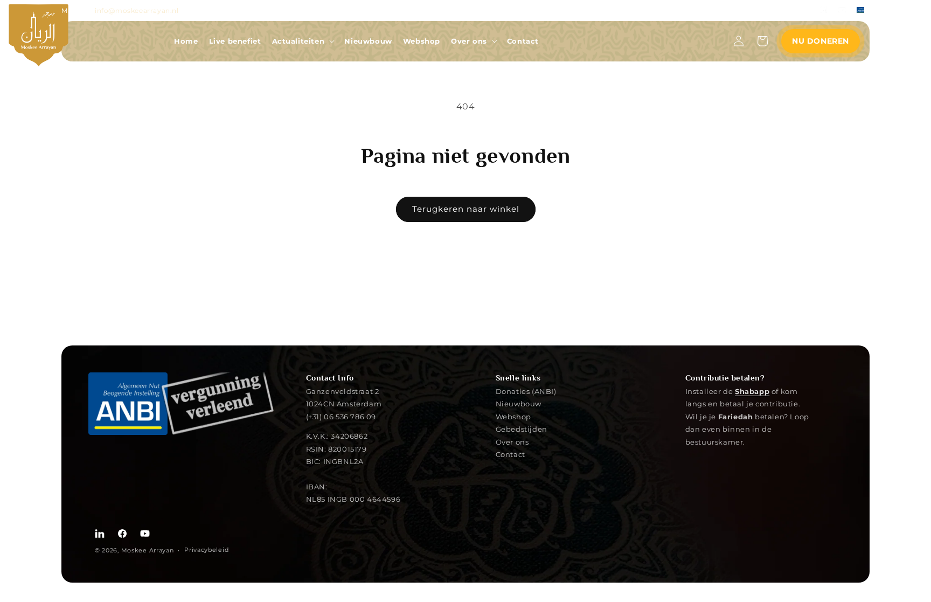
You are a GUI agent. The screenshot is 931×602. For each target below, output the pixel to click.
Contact (510, 454)
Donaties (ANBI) (526, 391)
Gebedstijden (521, 429)
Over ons (512, 442)
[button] (303, 41)
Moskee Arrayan (147, 550)
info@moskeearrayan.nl (137, 10)
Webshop (513, 416)
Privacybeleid (206, 549)
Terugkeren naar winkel (465, 209)
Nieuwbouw (518, 403)
